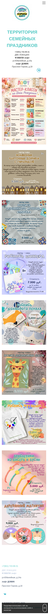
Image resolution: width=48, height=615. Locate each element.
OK (45, 608)
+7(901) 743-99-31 (22, 52)
